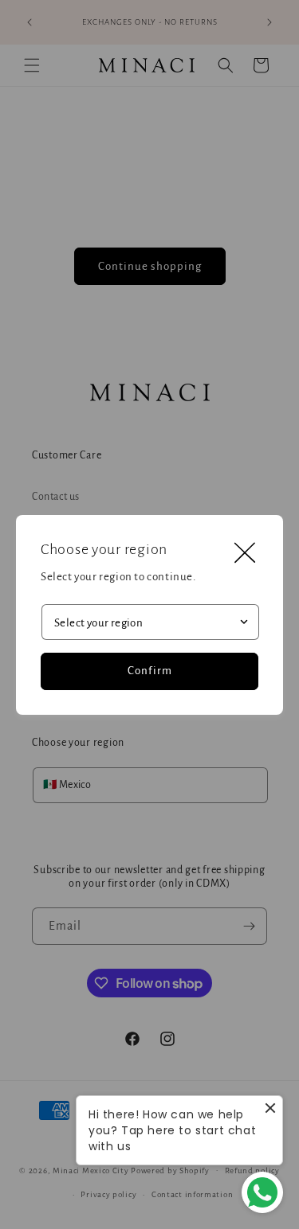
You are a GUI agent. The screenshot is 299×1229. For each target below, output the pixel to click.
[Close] (244, 553)
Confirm (150, 671)
